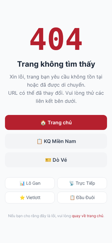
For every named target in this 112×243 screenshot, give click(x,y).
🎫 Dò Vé (56, 160)
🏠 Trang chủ (56, 122)
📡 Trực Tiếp (82, 183)
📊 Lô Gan (30, 183)
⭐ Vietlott (30, 197)
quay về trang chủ (87, 215)
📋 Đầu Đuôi (82, 197)
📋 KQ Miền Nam (56, 141)
